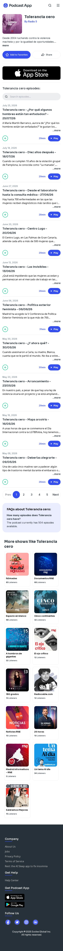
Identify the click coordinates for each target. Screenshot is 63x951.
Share (49, 54)
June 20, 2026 (10, 224)
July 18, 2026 (9, 148)
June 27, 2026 (10, 186)
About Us (10, 846)
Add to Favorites (19, 54)
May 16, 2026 (9, 415)
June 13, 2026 (10, 262)
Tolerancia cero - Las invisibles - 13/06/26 (25, 269)
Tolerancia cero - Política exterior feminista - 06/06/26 (26, 307)
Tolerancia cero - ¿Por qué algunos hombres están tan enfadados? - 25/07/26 (27, 114)
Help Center (12, 880)
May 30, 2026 (9, 338)
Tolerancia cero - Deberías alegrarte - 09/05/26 (29, 460)
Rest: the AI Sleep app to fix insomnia (26, 866)
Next (56, 494)
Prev (8, 494)
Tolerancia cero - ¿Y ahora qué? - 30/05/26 (25, 345)
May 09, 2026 (9, 453)
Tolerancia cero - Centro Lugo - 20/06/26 (24, 231)
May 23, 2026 (9, 377)
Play (56, 138)
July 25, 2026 (9, 105)
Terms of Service (14, 861)
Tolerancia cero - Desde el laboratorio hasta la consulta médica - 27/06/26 (29, 192)
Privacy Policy (12, 856)
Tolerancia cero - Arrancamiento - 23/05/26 (26, 383)
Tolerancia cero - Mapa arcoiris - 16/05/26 (25, 422)
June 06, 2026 (10, 300)
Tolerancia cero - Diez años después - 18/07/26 (29, 154)
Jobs (7, 851)
